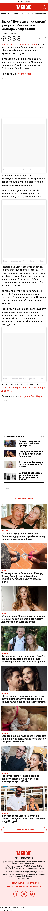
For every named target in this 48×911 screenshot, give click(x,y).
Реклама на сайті (16, 883)
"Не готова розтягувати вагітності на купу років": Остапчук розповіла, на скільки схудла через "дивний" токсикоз (24, 699)
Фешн (23, 13)
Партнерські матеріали (17, 886)
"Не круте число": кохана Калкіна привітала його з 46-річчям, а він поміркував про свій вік (20, 778)
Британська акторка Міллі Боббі (19, 44)
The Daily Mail (23, 73)
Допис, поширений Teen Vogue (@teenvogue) (21, 170)
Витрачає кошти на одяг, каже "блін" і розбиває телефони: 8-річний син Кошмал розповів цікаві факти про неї (23, 659)
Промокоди (35, 886)
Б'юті (30, 13)
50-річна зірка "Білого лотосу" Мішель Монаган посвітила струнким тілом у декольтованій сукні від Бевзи (23, 619)
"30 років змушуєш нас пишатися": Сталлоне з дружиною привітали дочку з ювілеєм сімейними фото (23, 536)
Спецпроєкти (32, 883)
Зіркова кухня (41, 13)
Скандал (15, 13)
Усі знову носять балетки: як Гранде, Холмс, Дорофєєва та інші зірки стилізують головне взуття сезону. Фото (22, 577)
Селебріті (5, 13)
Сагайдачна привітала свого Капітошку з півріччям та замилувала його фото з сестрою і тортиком (23, 739)
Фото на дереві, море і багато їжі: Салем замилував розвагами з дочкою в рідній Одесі (23, 818)
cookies (23, 907)
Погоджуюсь (6, 910)
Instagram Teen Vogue (30, 396)
